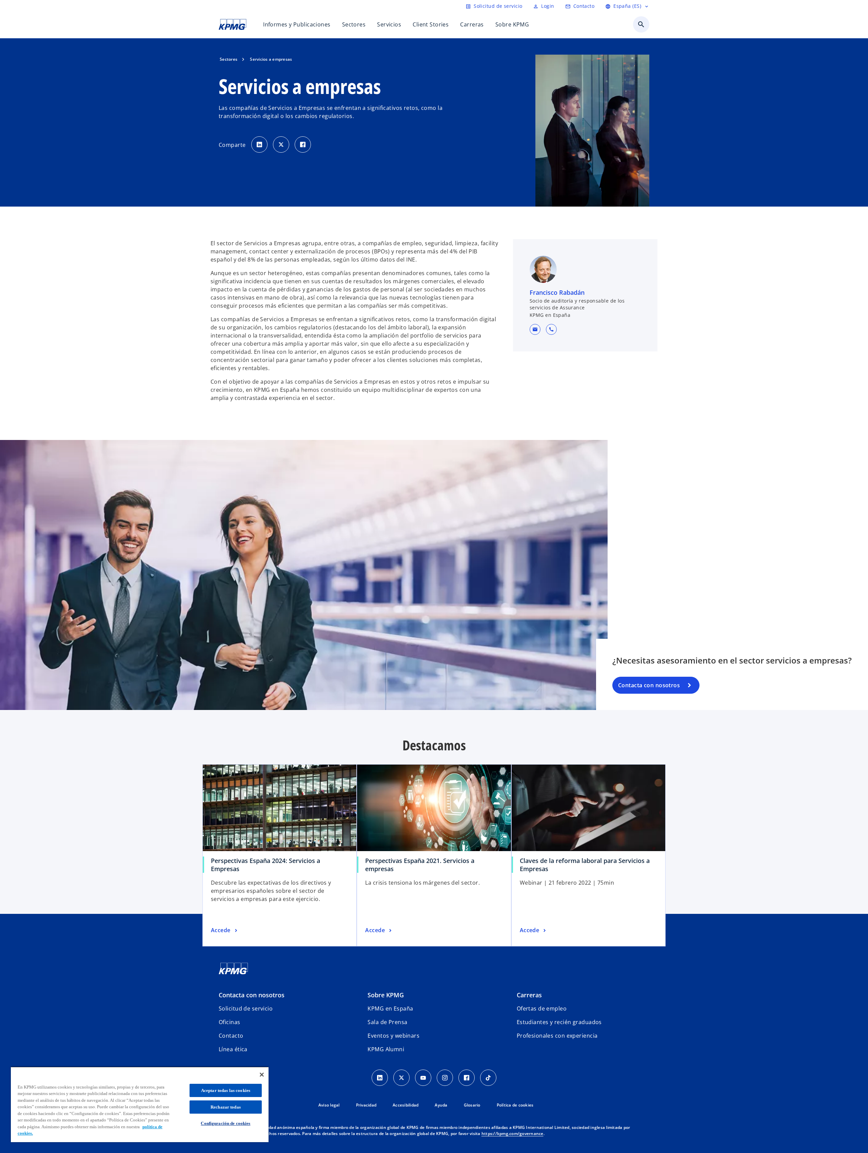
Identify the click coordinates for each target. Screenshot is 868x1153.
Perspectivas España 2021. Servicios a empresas (419, 865)
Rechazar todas (226, 1107)
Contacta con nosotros (649, 685)
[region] (140, 1104)
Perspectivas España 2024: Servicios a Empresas (265, 865)
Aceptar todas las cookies (225, 1090)
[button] (535, 329)
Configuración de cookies (225, 1123)
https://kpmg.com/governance (512, 1133)
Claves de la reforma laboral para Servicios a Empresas (585, 865)
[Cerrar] (262, 1075)
